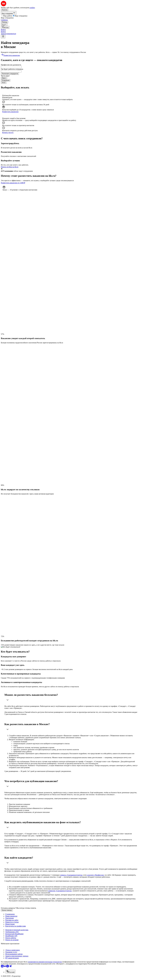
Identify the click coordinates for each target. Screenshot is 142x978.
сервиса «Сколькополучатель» (71, 875)
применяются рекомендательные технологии (45, 962)
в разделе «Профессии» (95, 875)
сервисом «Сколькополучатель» (60, 891)
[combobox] (11, 67)
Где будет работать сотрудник (12, 69)
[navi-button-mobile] (3, 36)
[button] (3, 30)
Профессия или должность (11, 65)
